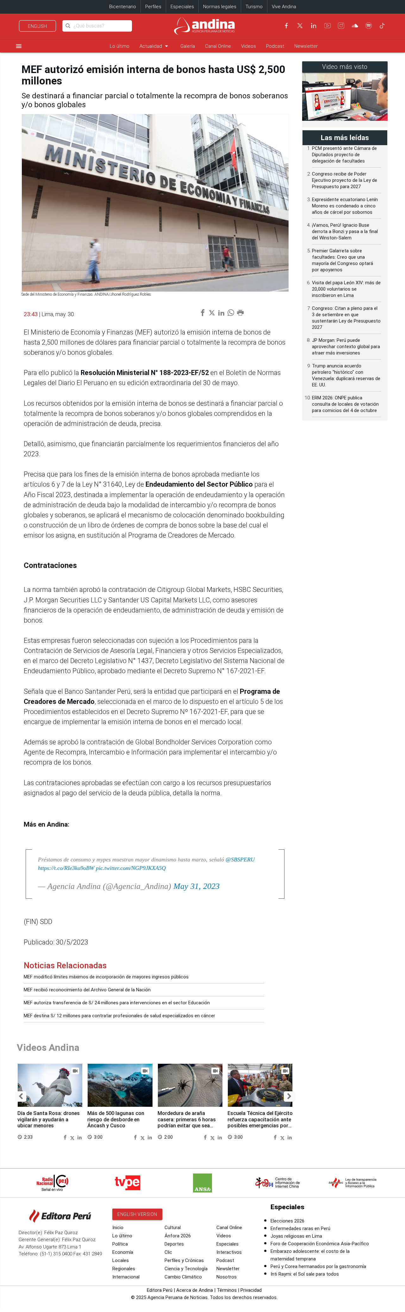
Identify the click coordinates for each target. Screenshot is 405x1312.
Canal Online (218, 46)
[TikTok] (382, 25)
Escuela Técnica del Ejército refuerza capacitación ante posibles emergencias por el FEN (260, 1122)
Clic (168, 1252)
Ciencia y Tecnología (186, 1269)
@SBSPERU (240, 859)
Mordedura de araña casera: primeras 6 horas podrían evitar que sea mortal (187, 1122)
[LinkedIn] (313, 25)
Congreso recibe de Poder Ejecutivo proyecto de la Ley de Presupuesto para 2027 (344, 180)
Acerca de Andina (194, 1290)
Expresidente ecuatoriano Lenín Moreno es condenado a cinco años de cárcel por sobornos (345, 206)
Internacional (126, 1277)
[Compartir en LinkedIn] (80, 1137)
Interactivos (229, 1252)
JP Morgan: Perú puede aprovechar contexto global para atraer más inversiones (346, 346)
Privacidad (251, 1290)
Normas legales (219, 6)
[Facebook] (286, 25)
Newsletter (306, 46)
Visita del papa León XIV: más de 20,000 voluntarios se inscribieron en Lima (346, 289)
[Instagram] (341, 25)
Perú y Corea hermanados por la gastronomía (318, 1266)
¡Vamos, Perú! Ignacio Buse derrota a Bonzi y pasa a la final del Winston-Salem (345, 231)
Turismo (254, 6)
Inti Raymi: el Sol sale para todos (305, 1274)
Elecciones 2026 (287, 1221)
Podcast (275, 46)
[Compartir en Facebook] (66, 1137)
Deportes (174, 1244)
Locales (120, 1260)
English (37, 26)
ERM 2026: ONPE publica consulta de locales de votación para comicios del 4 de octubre (345, 404)
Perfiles (153, 6)
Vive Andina (284, 6)
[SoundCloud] (355, 25)
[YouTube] (327, 25)
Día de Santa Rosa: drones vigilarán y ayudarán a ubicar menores (48, 1119)
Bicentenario (122, 6)
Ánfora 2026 (178, 1236)
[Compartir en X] (73, 1137)
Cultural (173, 1227)
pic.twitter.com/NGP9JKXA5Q (131, 868)
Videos (248, 46)
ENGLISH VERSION (137, 1214)
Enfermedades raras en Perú (300, 1228)
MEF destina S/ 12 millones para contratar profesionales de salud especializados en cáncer (119, 1016)
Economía (122, 1252)
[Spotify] (368, 25)
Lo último (119, 46)
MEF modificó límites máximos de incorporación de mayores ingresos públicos (106, 977)
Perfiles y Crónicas (184, 1260)
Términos (227, 1290)
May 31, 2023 (196, 886)
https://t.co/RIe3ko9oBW (66, 868)
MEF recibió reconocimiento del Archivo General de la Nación (87, 990)
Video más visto (345, 67)
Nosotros (226, 1277)
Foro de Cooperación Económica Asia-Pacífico (320, 1244)
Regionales (123, 1269)
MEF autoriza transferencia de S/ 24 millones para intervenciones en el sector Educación (117, 1003)
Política (120, 1244)
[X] (300, 25)
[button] (20, 1096)
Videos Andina (48, 1047)
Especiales (182, 6)
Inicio (117, 1227)
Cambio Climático (183, 1277)
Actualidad (155, 46)
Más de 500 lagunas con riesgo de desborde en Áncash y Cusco (115, 1119)
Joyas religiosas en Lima (296, 1236)
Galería (187, 46)
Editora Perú (159, 1290)
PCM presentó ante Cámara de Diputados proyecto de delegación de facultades (344, 154)
